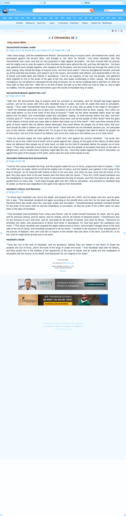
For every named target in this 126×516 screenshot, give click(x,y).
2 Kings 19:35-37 (15, 161)
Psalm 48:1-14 (62, 50)
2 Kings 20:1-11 (15, 192)
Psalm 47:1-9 (47, 50)
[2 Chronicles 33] (123, 238)
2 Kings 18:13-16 (15, 50)
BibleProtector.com (68, 263)
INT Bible (71, 266)
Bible (5, 31)
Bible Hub (63, 271)
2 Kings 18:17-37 (15, 96)
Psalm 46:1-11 (32, 50)
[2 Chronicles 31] (3, 238)
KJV (10, 31)
